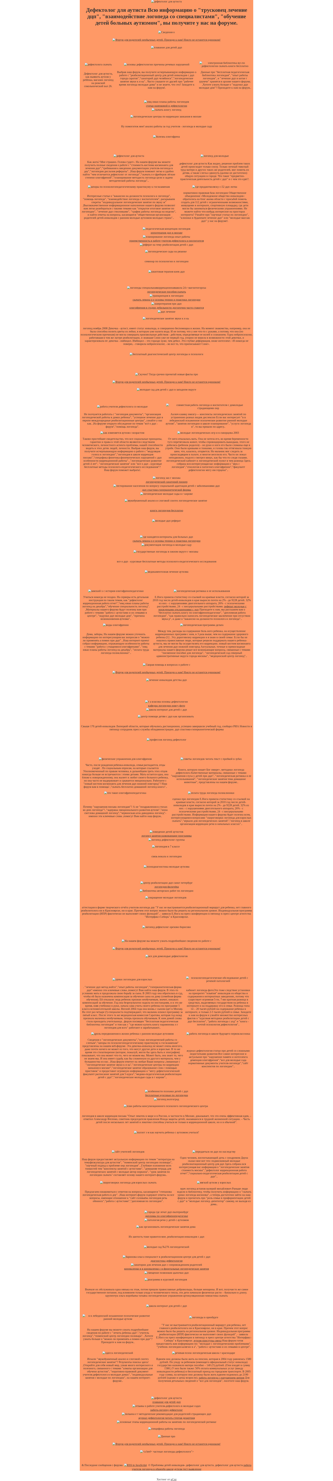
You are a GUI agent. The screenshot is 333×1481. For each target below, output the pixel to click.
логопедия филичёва (166, 886)
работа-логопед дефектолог (166, 1409)
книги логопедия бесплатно (166, 510)
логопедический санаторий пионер (166, 481)
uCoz (174, 1479)
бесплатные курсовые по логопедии (166, 1095)
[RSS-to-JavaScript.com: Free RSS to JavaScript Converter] (135, 1465)
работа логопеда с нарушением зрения (221, 1377)
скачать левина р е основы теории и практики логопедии (166, 299)
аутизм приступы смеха (207, 1340)
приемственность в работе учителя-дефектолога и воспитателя (166, 240)
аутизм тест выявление (187, 1469)
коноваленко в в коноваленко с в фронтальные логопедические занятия (166, 1268)
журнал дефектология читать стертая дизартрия (166, 1417)
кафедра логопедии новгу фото (166, 705)
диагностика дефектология (166, 1260)
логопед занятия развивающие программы (166, 835)
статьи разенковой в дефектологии (166, 105)
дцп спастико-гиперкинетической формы (166, 489)
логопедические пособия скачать (166, 291)
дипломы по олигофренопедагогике (166, 1216)
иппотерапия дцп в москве (166, 232)
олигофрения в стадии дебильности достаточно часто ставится (166, 307)
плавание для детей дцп (166, 1402)
